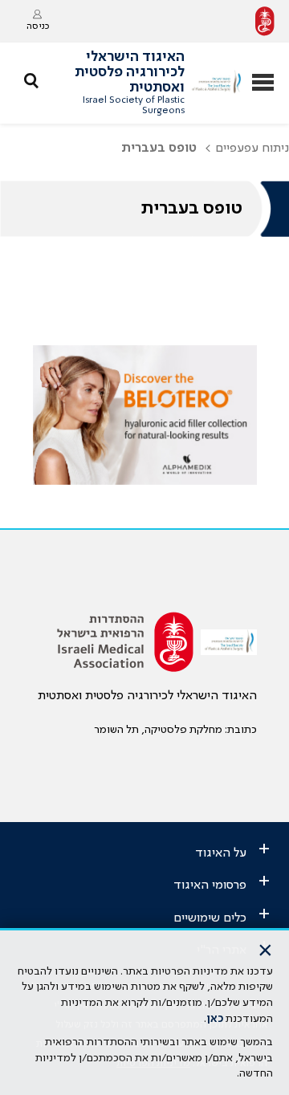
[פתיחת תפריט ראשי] (263, 84)
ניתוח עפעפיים (252, 148)
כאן (214, 1018)
